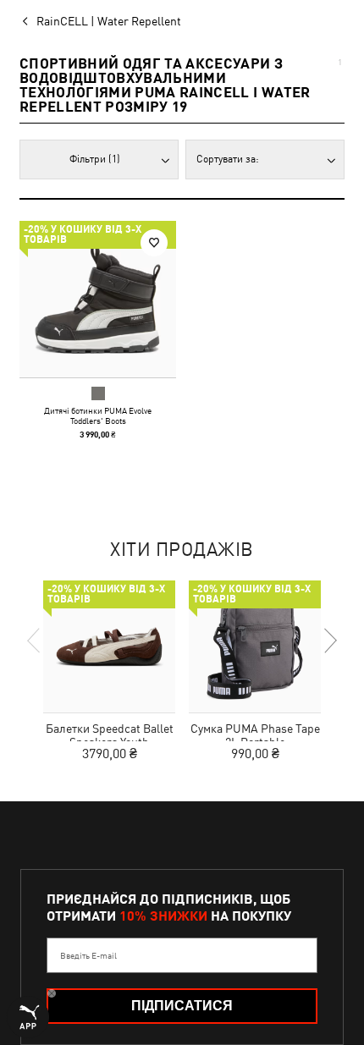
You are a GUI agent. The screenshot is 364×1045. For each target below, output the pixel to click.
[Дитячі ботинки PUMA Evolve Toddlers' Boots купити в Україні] (97, 299)
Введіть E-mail (88, 955)
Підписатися (182, 1005)
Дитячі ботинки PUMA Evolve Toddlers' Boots (98, 415)
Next (329, 640)
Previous (34, 640)
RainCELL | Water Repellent (108, 21)
